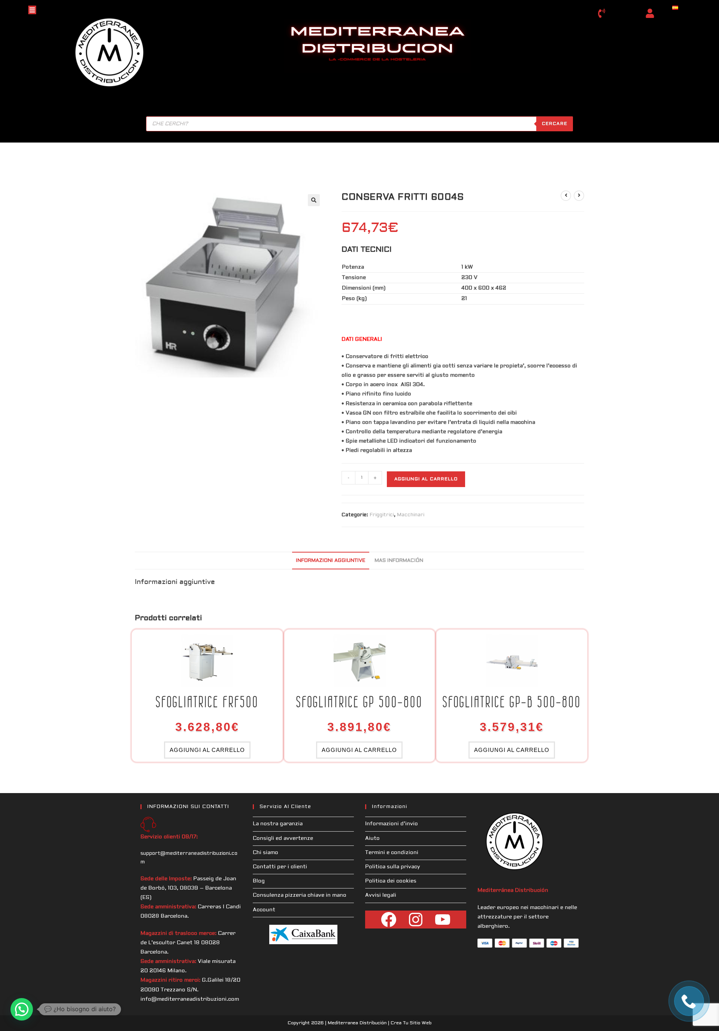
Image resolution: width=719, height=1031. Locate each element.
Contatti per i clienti (280, 866)
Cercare (554, 123)
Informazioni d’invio (391, 823)
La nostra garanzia (278, 823)
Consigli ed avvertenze (283, 838)
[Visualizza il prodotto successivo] (579, 195)
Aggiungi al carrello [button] (207, 750)
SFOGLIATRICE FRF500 (207, 702)
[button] (314, 200)
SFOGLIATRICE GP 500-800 (359, 702)
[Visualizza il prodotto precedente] (566, 195)
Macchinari (410, 515)
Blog (259, 881)
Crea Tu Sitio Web (411, 1023)
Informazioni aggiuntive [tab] (330, 560)
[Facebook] (389, 919)
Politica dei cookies (390, 881)
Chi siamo (265, 852)
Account (264, 909)
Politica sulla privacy (392, 866)
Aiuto (372, 838)
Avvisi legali (380, 895)
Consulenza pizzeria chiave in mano (299, 895)
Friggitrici (382, 515)
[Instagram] (416, 919)
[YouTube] (443, 919)
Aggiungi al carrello (426, 479)
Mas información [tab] (398, 560)
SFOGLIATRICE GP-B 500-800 (512, 702)
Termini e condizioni (391, 852)
